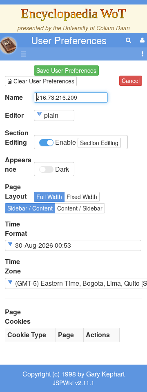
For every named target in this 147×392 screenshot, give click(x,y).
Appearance (18, 164)
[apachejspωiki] (8, 43)
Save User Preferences (66, 70)
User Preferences (69, 40)
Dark (61, 169)
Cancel (131, 80)
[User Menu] (141, 40)
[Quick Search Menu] (128, 40)
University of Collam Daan (96, 28)
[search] (128, 40)
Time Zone (13, 266)
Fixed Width (82, 197)
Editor (14, 115)
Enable (85, 142)
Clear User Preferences (43, 81)
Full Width (49, 197)
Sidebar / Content (30, 208)
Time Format (16, 229)
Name (14, 97)
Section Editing (17, 137)
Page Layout (16, 191)
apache (8, 45)
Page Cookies (18, 316)
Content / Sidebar (79, 208)
